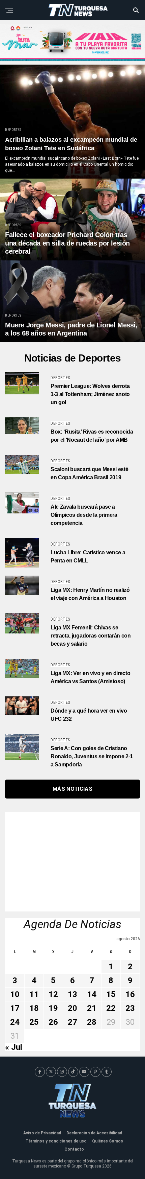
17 (15, 1008)
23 (130, 1008)
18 (34, 1008)
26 (53, 1022)
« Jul (13, 1047)
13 (72, 994)
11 (34, 994)
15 (111, 994)
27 (72, 1022)
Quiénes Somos (107, 1141)
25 (34, 1022)
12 (53, 994)
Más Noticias (72, 789)
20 (72, 1008)
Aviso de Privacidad (42, 1133)
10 (15, 994)
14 (91, 994)
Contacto (74, 1149)
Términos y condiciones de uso (56, 1141)
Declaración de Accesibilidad (94, 1133)
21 (91, 1008)
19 (53, 1008)
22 (111, 1008)
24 (15, 1022)
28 (91, 1022)
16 (130, 994)
